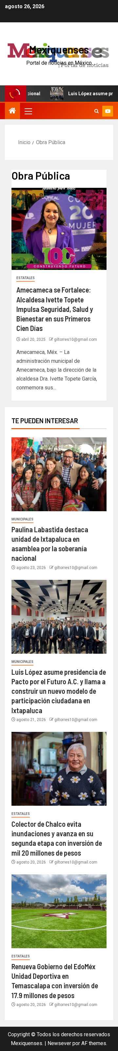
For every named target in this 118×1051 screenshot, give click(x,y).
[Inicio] (12, 111)
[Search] (96, 111)
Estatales (25, 278)
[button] (27, 111)
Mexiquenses (59, 49)
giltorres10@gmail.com (75, 339)
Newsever (59, 1043)
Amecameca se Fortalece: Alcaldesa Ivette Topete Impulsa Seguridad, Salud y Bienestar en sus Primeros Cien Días (54, 308)
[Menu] (27, 111)
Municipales (22, 519)
